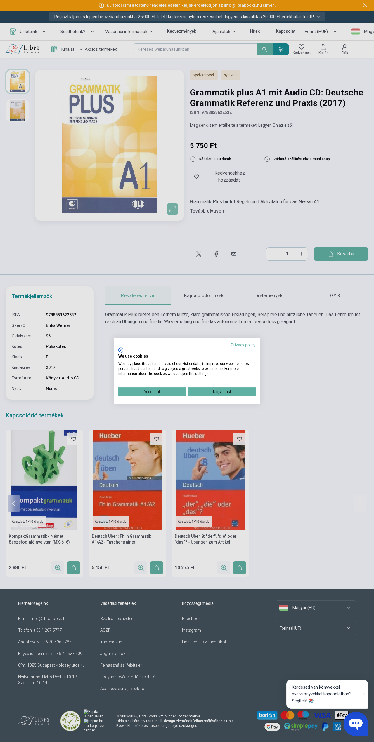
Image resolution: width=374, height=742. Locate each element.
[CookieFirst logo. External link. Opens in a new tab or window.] (120, 350)
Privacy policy (243, 345)
